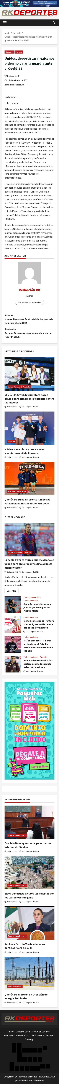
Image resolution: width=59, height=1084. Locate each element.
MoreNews (22, 1080)
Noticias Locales (15, 986)
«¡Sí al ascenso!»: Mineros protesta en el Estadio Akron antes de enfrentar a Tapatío (13, 644)
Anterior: (29, 319)
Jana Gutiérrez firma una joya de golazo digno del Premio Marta (13, 604)
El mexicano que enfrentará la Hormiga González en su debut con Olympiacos (13, 624)
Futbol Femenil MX (31, 598)
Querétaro (21, 491)
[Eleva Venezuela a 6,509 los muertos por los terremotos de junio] (29, 872)
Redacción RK (13, 76)
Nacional (9, 52)
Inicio (11, 1031)
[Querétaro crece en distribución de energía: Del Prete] (29, 973)
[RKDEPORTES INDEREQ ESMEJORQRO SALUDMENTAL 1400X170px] (29, 3)
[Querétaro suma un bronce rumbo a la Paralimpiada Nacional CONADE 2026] (29, 478)
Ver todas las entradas (29, 302)
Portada (18, 52)
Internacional (22, 1035)
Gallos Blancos (14, 387)
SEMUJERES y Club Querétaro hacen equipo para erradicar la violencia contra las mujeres (29, 398)
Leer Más (12, 591)
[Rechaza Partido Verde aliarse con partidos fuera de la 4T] (29, 923)
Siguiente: (28, 332)
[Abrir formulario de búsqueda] (54, 23)
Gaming (29, 1039)
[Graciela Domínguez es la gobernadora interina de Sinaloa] (29, 822)
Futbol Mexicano (15, 552)
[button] (5, 22)
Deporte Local (23, 1031)
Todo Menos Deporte (17, 835)
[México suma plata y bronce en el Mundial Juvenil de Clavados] (29, 428)
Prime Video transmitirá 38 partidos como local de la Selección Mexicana (13, 664)
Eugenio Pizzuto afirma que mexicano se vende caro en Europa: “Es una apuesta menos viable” (29, 563)
